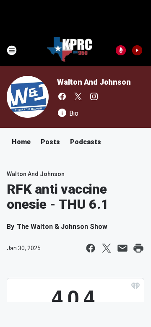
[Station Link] (70, 50)
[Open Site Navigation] (12, 50)
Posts (50, 142)
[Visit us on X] (78, 96)
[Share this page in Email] (122, 248)
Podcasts (85, 142)
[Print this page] (138, 248)
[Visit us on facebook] (62, 96)
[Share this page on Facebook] (90, 248)
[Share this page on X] (106, 248)
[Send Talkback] (121, 50)
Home (21, 142)
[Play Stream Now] (137, 50)
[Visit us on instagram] (94, 96)
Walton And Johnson (93, 82)
